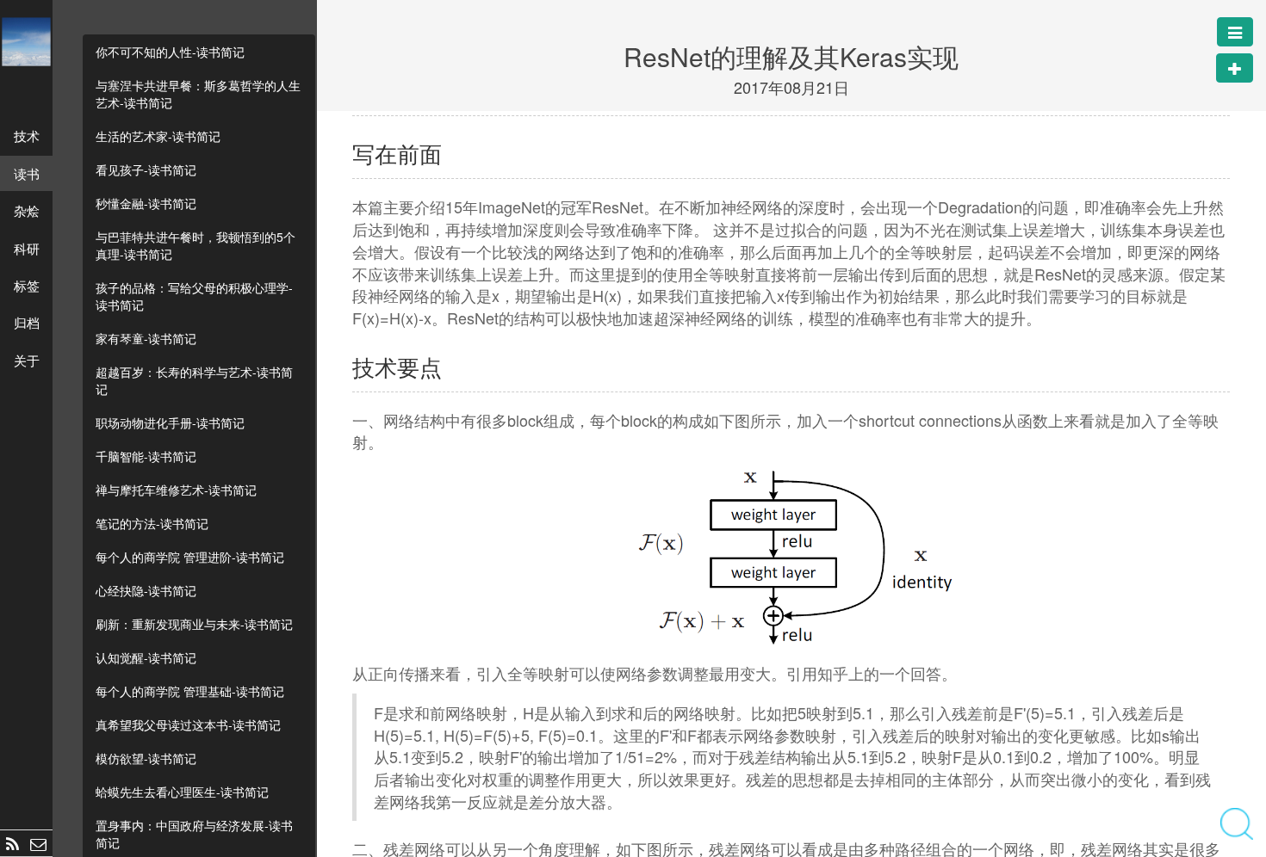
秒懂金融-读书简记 (146, 203)
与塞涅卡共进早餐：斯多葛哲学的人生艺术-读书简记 (198, 94)
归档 (27, 322)
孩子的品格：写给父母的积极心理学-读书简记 (194, 296)
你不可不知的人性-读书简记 (170, 51)
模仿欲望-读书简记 (146, 758)
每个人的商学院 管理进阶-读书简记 (190, 556)
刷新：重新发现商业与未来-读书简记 (194, 623)
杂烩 (27, 210)
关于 (27, 360)
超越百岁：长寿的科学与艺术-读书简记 (194, 380)
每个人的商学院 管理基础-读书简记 (190, 691)
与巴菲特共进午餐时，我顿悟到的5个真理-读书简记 (195, 245)
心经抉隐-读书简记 (146, 590)
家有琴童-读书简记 (146, 338)
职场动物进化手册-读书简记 (170, 422)
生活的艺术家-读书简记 (158, 136)
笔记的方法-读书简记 (152, 523)
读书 (27, 173)
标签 (27, 285)
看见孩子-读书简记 (146, 169)
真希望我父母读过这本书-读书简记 (188, 724)
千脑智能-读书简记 (146, 456)
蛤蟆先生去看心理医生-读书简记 (182, 791)
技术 (27, 135)
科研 (27, 248)
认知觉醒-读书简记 (146, 657)
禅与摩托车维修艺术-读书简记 (176, 489)
